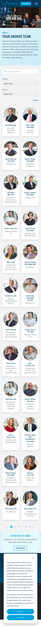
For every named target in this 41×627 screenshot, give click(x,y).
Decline (20, 617)
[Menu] (36, 3)
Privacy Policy (28, 590)
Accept (20, 611)
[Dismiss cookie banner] (33, 558)
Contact (25, 4)
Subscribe (20, 548)
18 (29, 527)
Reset (36, 100)
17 (26, 527)
